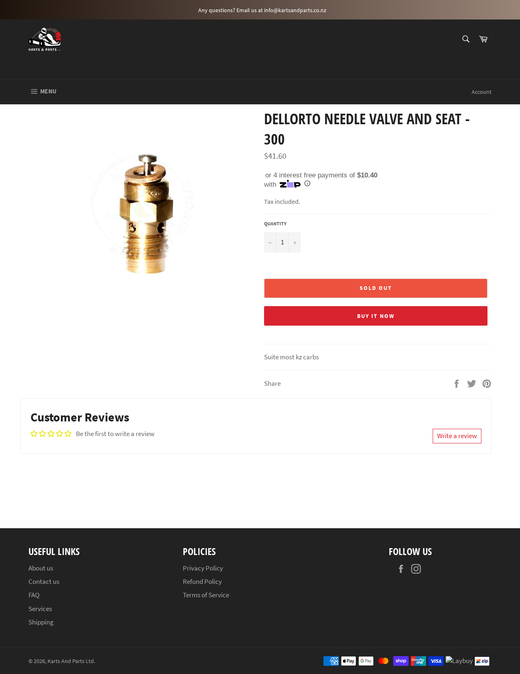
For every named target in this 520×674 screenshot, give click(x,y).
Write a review (457, 435)
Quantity (275, 223)
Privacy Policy (203, 568)
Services (40, 608)
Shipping (41, 622)
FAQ (33, 594)
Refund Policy (202, 581)
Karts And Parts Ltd (71, 661)
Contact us (43, 581)
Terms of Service (206, 594)
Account (482, 91)
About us (40, 568)
